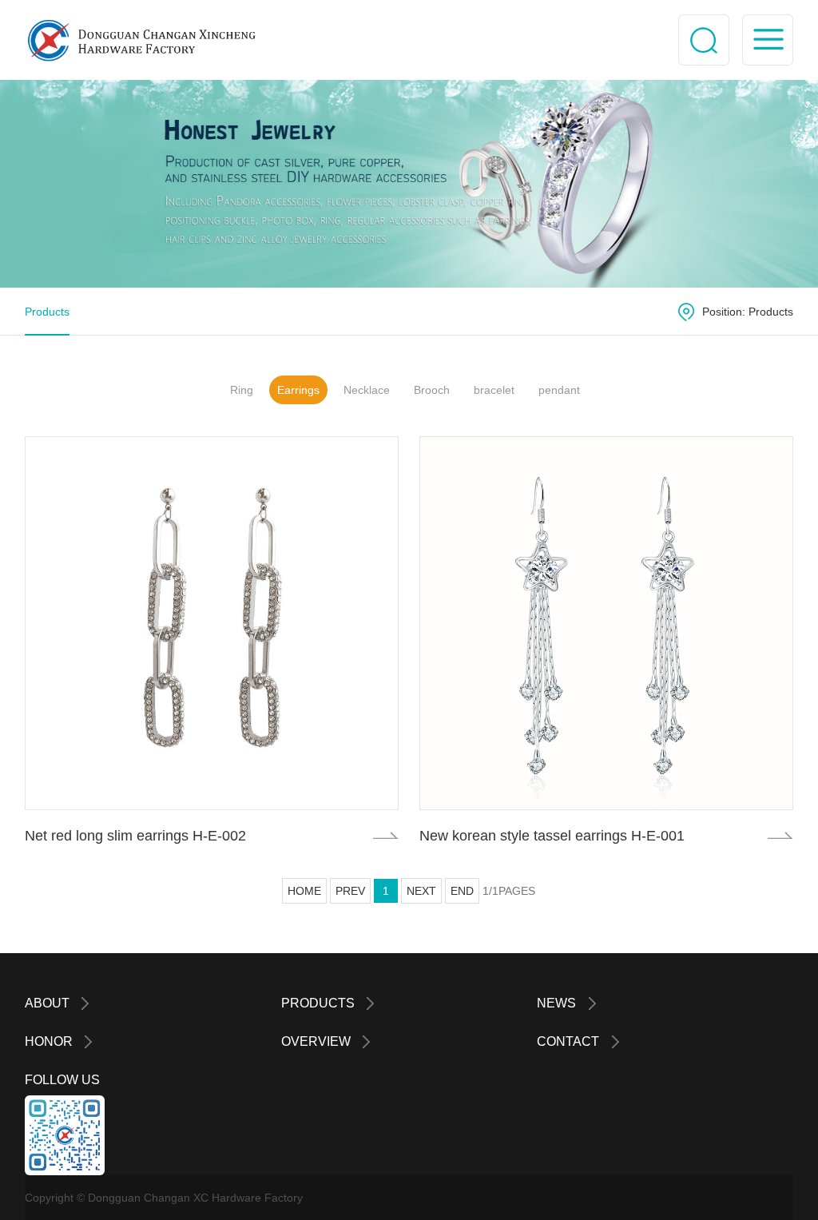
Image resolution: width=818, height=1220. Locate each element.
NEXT (421, 890)
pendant (559, 389)
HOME (304, 890)
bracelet (494, 389)
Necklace (366, 389)
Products (47, 311)
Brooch (432, 389)
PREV (350, 890)
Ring (241, 389)
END (462, 890)
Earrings (298, 389)
